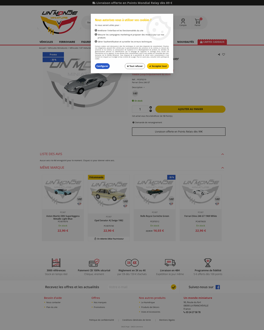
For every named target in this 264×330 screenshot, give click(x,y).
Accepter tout (159, 66)
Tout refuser (136, 66)
